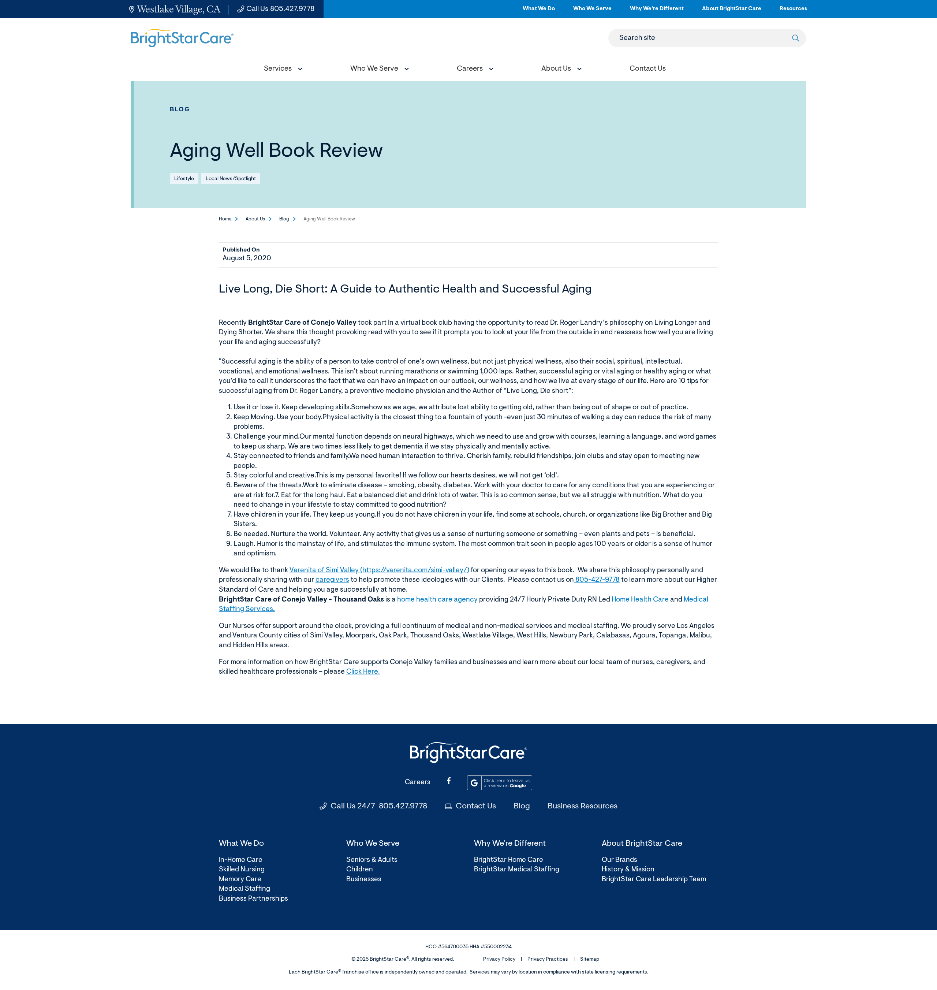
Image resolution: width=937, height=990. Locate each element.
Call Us (280, 9)
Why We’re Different (657, 12)
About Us (255, 219)
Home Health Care (640, 599)
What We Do (539, 12)
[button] (281, 69)
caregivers (332, 580)
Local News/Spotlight (231, 179)
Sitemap (589, 959)
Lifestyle (184, 179)
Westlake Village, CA (178, 9)
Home (225, 219)
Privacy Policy (499, 959)
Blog (180, 110)
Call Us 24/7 (379, 807)
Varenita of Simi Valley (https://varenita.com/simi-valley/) (379, 570)
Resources (793, 12)
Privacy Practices (547, 959)
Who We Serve (592, 12)
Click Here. (363, 672)
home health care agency (437, 599)
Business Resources (582, 807)
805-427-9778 (597, 580)
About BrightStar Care (731, 12)
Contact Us (476, 807)
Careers (417, 782)
